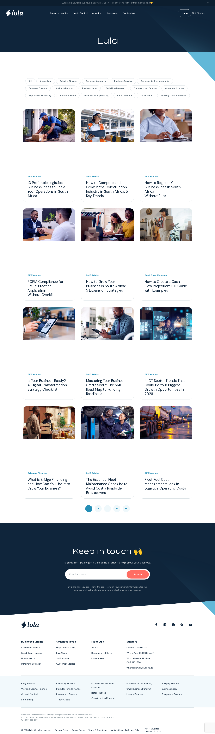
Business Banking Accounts (155, 81)
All (30, 81)
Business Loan (89, 88)
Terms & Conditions (98, 730)
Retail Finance (124, 95)
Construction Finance (145, 88)
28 (117, 508)
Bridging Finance (68, 81)
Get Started (198, 13)
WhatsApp (181, 624)
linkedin (164, 624)
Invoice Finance (68, 95)
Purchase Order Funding (139, 683)
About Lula (45, 81)
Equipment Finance (172, 694)
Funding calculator (31, 663)
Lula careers (97, 658)
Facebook (156, 624)
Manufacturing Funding (96, 95)
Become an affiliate (101, 653)
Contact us (129, 13)
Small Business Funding (139, 688)
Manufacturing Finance (68, 688)
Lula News (61, 653)
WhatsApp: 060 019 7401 (140, 653)
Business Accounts (96, 81)
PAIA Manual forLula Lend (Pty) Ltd (153, 730)
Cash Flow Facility (30, 647)
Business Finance (38, 88)
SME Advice (146, 95)
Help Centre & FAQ (66, 647)
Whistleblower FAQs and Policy (126, 730)
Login (185, 13)
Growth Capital (29, 694)
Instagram (173, 624)
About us (97, 13)
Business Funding (59, 13)
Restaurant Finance (66, 694)
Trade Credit (63, 699)
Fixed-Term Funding (31, 653)
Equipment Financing (40, 95)
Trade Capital (80, 13)
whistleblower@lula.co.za (140, 667)
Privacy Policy (61, 730)
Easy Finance (28, 683)
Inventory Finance (65, 683)
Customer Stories (174, 88)
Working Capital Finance (173, 95)
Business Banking (123, 81)
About (94, 647)
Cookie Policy (78, 730)
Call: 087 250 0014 (137, 647)
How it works (28, 658)
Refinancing (27, 699)
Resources (112, 13)
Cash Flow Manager (115, 88)
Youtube (190, 624)
